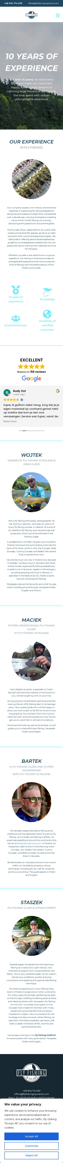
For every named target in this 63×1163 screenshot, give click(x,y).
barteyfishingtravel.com (29, 843)
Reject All (32, 1155)
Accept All (31, 1136)
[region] (31, 1131)
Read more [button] (10, 421)
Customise (31, 1146)
